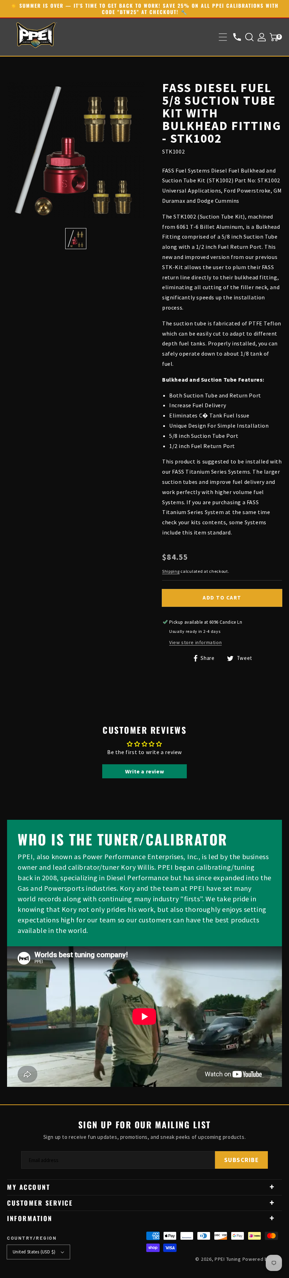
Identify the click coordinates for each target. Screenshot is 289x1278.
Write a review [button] (144, 771)
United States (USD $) (34, 1252)
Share (206, 658)
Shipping (171, 571)
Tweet (243, 658)
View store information (195, 643)
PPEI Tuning (228, 1259)
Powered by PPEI (262, 1259)
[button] (223, 37)
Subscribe (241, 1160)
